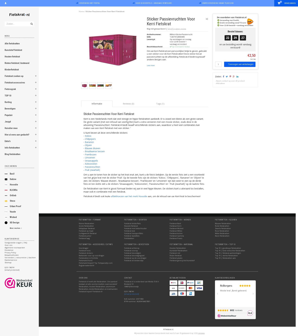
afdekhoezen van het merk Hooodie (129, 196)
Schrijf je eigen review (176, 29)
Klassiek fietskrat (131, 226)
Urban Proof (15, 206)
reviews (201, 333)
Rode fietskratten (222, 226)
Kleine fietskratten (86, 223)
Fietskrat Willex (176, 231)
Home (81, 11)
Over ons (8, 245)
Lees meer (151, 65)
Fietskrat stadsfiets (131, 236)
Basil (12, 173)
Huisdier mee (11, 128)
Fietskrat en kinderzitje (133, 260)
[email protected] (131, 294)
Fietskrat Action (176, 233)
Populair (9, 115)
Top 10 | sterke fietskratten (226, 255)
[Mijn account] (6, 3)
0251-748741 (10, 267)
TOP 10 (8, 95)
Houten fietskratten (178, 248)
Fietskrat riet (175, 253)
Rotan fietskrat (176, 255)
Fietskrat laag (84, 238)
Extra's (8, 141)
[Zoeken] (31, 22)
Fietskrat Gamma (177, 236)
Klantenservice (11, 260)
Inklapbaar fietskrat (87, 228)
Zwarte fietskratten (223, 228)
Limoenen (90, 157)
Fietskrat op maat (86, 231)
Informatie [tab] (97, 103)
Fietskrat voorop (131, 250)
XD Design (14, 222)
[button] (36, 76)
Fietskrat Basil (175, 223)
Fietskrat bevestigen (132, 253)
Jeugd (8, 121)
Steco (12, 201)
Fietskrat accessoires (15, 82)
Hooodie (14, 184)
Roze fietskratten (222, 231)
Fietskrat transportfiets (133, 233)
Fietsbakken (129, 238)
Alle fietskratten (12, 43)
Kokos (88, 135)
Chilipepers (90, 138)
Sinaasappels (91, 160)
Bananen (89, 142)
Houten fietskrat (12, 56)
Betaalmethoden (12, 255)
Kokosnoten (91, 163)
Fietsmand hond (85, 260)
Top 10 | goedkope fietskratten (228, 248)
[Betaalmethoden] (173, 282)
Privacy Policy (10, 252)
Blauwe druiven (92, 148)
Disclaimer (9, 250)
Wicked (13, 217)
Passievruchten (92, 166)
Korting (8, 102)
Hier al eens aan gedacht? (17, 134)
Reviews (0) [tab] (128, 103)
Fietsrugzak (10, 89)
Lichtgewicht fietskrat (88, 233)
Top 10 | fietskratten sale (225, 258)
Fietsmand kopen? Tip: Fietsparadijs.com (96, 263)
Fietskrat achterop (131, 248)
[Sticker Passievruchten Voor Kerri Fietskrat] (113, 49)
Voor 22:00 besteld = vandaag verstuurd (154, 3)
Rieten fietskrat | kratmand (17, 63)
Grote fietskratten (86, 226)
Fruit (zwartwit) (92, 169)
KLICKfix (13, 190)
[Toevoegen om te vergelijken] (207, 19)
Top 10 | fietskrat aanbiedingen (228, 253)
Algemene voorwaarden (15, 247)
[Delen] (223, 76)
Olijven (88, 145)
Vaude (13, 211)
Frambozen (90, 154)
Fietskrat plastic (176, 258)
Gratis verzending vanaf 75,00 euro (218, 3)
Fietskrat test (129, 231)
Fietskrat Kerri (175, 226)
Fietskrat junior (85, 236)
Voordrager (83, 248)
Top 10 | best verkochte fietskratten (230, 250)
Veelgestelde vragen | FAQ (16, 242)
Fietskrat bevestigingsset (134, 255)
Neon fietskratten (222, 236)
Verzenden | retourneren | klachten (20, 257)
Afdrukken (220, 83)
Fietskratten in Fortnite (88, 258)
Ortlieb (13, 195)
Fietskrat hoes (84, 250)
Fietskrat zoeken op (14, 76)
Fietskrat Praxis (176, 238)
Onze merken (11, 166)
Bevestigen (10, 108)
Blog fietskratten (12, 154)
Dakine (13, 179)
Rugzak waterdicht (86, 265)
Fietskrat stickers (86, 253)
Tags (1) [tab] (160, 103)
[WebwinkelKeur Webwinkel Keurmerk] (24, 283)
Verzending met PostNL (89, 3)
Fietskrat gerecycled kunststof (182, 260)
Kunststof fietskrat (13, 50)
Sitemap (8, 262)
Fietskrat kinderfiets (132, 223)
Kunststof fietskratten (178, 250)
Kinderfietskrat (12, 69)
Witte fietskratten (222, 233)
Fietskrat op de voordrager (135, 258)
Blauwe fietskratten (223, 223)
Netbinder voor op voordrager (91, 255)
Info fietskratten (12, 147)
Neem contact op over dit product (230, 81)
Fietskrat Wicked (176, 228)
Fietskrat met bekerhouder (135, 228)
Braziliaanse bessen (95, 151)
